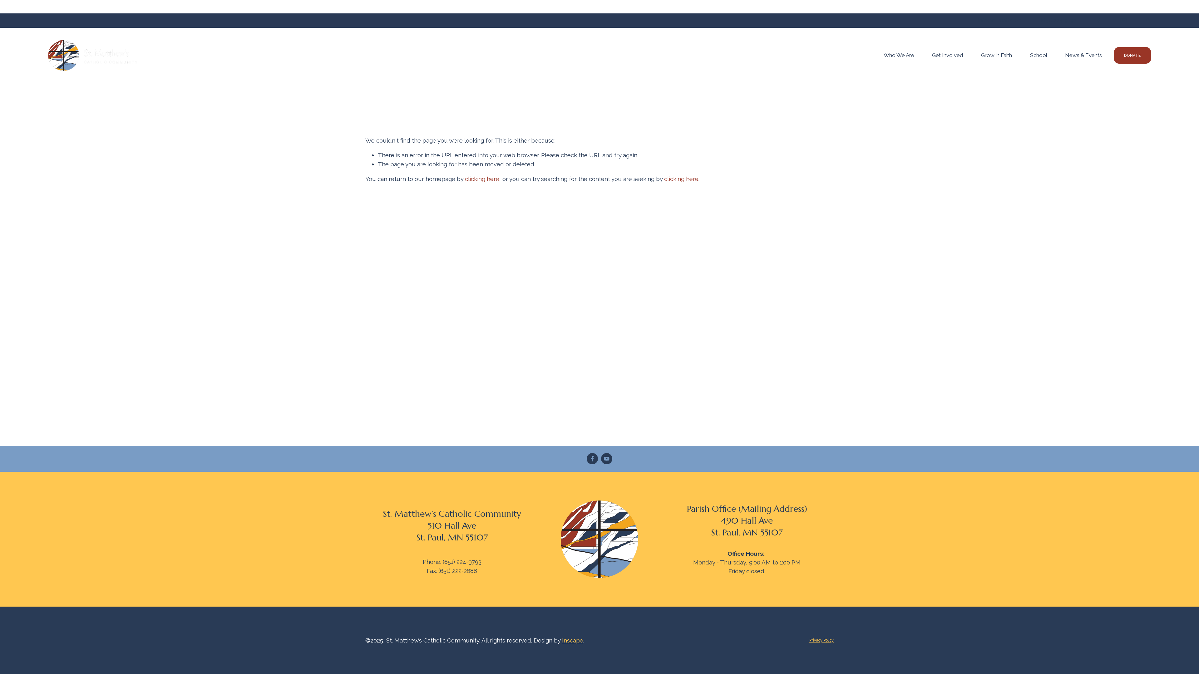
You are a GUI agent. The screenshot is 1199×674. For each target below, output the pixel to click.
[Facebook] (592, 458)
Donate (1132, 55)
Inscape (572, 640)
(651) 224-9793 (1059, 20)
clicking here (482, 178)
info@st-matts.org (1000, 20)
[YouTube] (606, 458)
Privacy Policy (821, 640)
